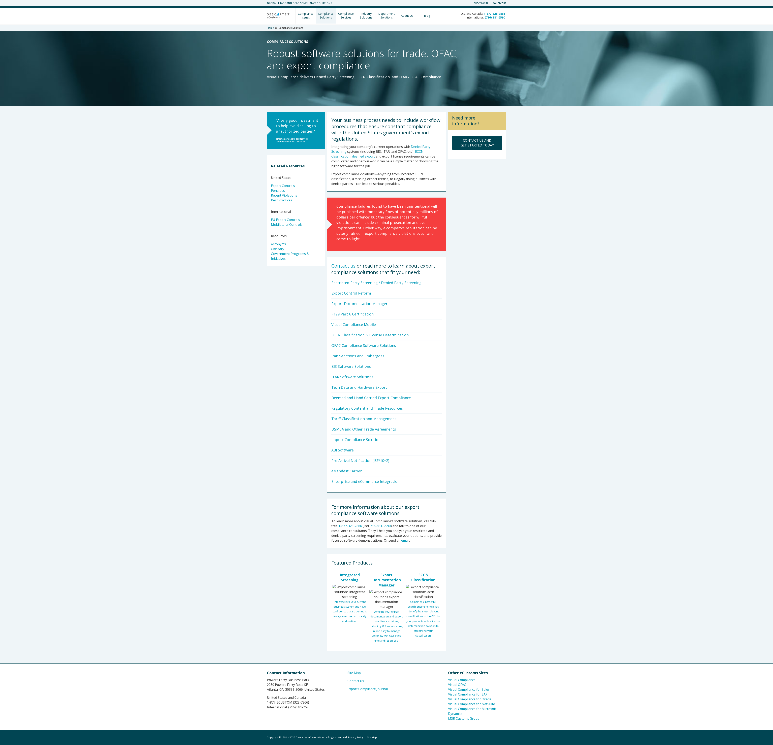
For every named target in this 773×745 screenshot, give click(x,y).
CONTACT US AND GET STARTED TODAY (477, 142)
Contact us (343, 265)
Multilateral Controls (286, 224)
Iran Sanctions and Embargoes (357, 355)
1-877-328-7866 (350, 526)
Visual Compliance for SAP (468, 694)
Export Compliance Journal (367, 689)
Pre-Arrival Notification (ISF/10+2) (360, 460)
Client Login (481, 3)
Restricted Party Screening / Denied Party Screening (376, 282)
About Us (407, 16)
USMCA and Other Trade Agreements (363, 429)
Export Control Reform (351, 293)
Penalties (278, 190)
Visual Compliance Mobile (353, 324)
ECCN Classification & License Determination (370, 335)
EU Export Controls (285, 219)
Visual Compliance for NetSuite (471, 704)
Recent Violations (284, 195)
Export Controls (283, 185)
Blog (427, 16)
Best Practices (281, 200)
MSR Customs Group (464, 718)
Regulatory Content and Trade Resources (367, 408)
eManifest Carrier (346, 471)
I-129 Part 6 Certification (352, 314)
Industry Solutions (366, 15)
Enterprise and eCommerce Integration (365, 481)
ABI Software (342, 450)
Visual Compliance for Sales (469, 689)
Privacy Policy (355, 737)
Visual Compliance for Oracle (469, 699)
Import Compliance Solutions (356, 439)
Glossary (277, 249)
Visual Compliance (461, 680)
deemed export (363, 156)
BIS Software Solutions (351, 366)
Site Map (354, 673)
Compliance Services (346, 15)
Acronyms (278, 244)
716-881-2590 (380, 526)
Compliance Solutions (326, 15)
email (405, 540)
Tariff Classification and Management (363, 418)
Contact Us (499, 3)
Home (270, 28)
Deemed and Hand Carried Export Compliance (371, 397)
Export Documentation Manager (359, 303)
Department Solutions (386, 15)
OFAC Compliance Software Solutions (363, 345)
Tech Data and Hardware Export (359, 387)
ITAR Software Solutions (352, 376)
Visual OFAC (457, 684)
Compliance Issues (305, 15)
